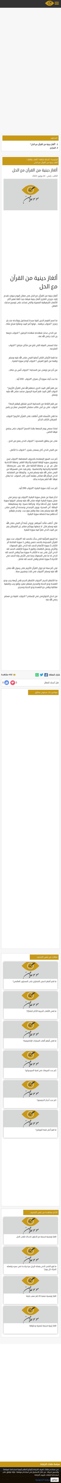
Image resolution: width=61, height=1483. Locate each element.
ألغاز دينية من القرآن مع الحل (46, 162)
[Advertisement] (30, 39)
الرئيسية (54, 159)
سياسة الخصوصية (42, 1479)
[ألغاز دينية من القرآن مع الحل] (46, 674)
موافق (54, 1479)
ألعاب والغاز (32, 159)
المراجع (53, 148)
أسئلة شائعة (44, 159)
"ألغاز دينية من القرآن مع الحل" (43, 144)
